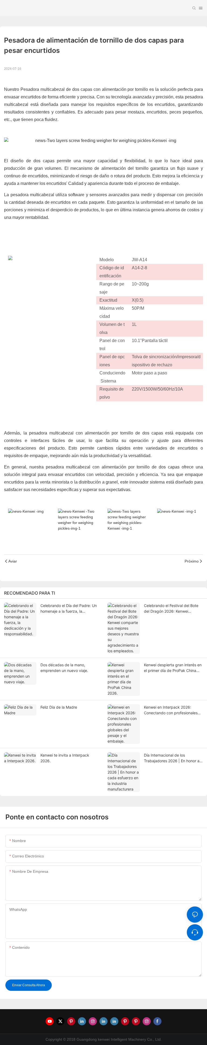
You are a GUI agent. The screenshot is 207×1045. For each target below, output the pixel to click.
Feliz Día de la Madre (58, 707)
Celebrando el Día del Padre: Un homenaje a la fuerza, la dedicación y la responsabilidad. (68, 608)
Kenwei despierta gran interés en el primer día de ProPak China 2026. (173, 668)
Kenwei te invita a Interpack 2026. (64, 758)
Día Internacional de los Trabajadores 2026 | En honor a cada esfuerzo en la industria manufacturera (171, 758)
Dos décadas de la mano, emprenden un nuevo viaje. (64, 668)
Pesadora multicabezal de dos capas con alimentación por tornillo (84, 89)
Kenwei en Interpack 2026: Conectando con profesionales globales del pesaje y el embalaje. (171, 710)
